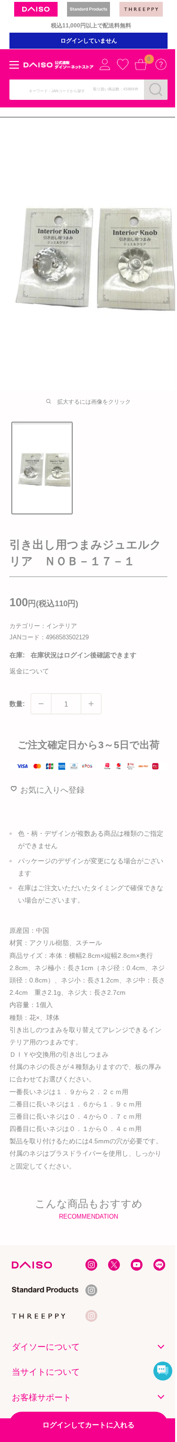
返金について (29, 671)
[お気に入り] (122, 64)
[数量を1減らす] (41, 704)
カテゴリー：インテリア (43, 625)
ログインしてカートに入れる (88, 1425)
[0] (140, 64)
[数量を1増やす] (91, 704)
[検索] (156, 89)
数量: (17, 704)
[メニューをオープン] (14, 65)
